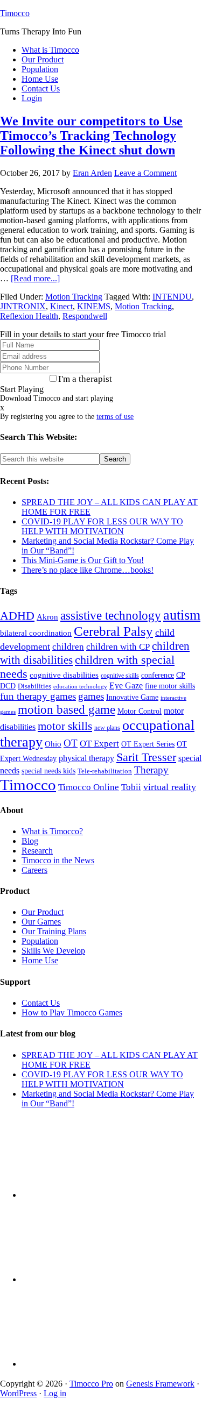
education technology (80, 687)
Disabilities (34, 686)
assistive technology (110, 615)
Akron (47, 617)
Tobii (131, 787)
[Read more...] (35, 278)
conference (157, 675)
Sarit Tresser (146, 757)
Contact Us (41, 1002)
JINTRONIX (23, 306)
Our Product (43, 911)
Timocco (15, 13)
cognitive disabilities (64, 675)
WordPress (18, 1393)
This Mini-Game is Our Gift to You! (83, 560)
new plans (107, 727)
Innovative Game (132, 697)
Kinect (61, 306)
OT (71, 743)
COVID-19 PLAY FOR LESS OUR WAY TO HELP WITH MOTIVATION (102, 526)
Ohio (53, 744)
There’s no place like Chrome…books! (88, 569)
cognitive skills (120, 675)
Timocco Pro (91, 1383)
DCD (8, 685)
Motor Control (139, 711)
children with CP (118, 647)
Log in (55, 1393)
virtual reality (169, 786)
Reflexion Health (29, 316)
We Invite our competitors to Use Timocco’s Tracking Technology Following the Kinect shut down (91, 135)
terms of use (115, 417)
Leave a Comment (145, 172)
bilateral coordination (36, 633)
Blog (30, 840)
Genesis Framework (160, 1383)
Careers (34, 870)
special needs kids (48, 771)
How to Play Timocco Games (72, 1012)
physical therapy (86, 758)
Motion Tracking (73, 296)
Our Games (41, 921)
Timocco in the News (58, 860)
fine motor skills (170, 685)
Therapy (151, 770)
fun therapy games (38, 696)
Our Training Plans (54, 931)
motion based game (66, 709)
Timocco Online (88, 787)
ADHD (17, 615)
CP (180, 675)
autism (181, 615)
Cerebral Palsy (113, 631)
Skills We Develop (53, 950)
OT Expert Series (148, 744)
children (68, 647)
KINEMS (93, 306)
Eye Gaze (126, 685)
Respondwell (84, 316)
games (91, 696)
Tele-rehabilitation (105, 771)
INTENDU (172, 296)
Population (40, 941)
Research (37, 850)
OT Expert (99, 743)
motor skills (65, 726)
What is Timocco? (52, 831)
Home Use (40, 960)
